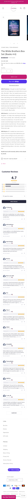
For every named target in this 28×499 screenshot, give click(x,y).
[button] (3, 8)
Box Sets (5, 425)
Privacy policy (7, 494)
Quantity (3, 67)
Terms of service (14, 494)
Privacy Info (6, 456)
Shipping (5, 449)
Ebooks (5, 429)
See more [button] (6, 234)
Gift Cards (5, 436)
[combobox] (24, 196)
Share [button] (4, 163)
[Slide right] (17, 43)
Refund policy (22, 491)
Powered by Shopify (14, 491)
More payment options (14, 85)
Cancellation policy (20, 496)
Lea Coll (8, 491)
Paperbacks (6, 432)
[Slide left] (10, 43)
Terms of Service (7, 460)
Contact (5, 446)
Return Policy (6, 453)
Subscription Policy (8, 463)
